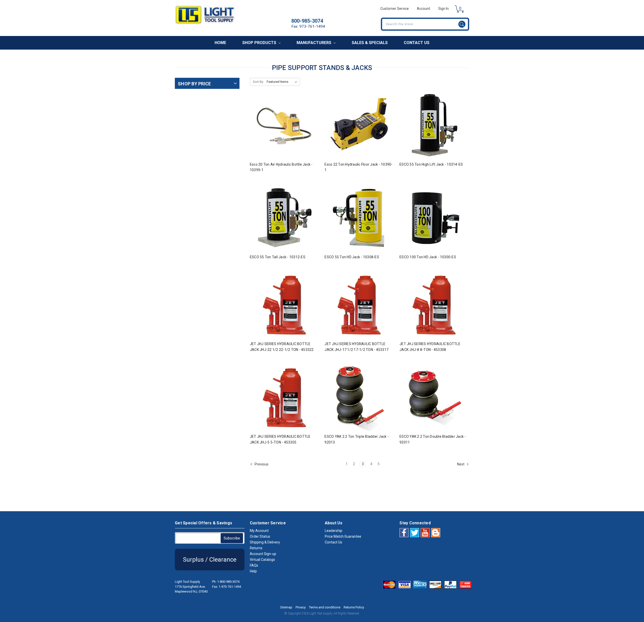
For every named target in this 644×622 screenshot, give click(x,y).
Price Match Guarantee (343, 536)
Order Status (260, 536)
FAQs (254, 565)
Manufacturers (314, 42)
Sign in (443, 9)
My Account (259, 531)
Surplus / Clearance (209, 559)
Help (253, 571)
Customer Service (394, 9)
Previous (261, 464)
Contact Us (416, 42)
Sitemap (286, 607)
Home (220, 42)
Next (461, 464)
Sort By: (258, 82)
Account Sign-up (263, 554)
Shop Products (259, 42)
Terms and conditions (324, 607)
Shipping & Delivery (265, 542)
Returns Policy (354, 607)
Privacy (301, 607)
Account (423, 9)
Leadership (333, 531)
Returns (256, 548)
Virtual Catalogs (262, 560)
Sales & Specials (370, 42)
